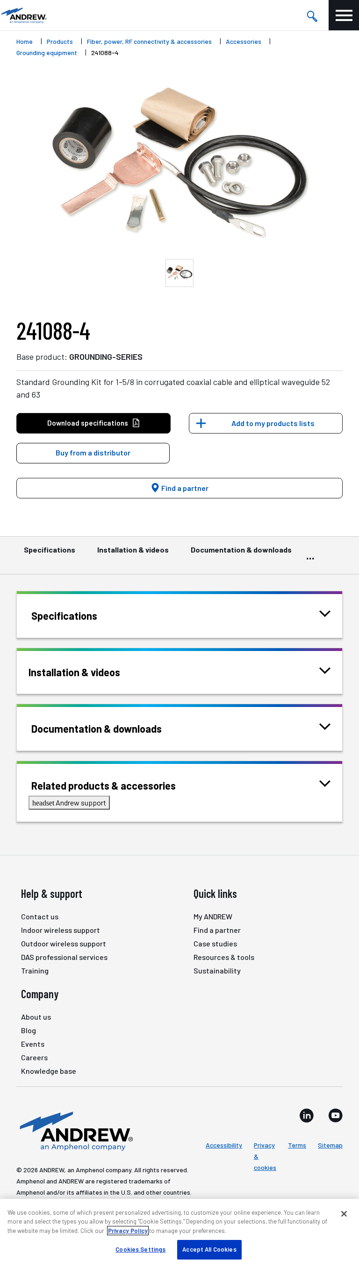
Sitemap (330, 1145)
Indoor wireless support (60, 929)
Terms (297, 1145)
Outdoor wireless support (63, 943)
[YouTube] (335, 1115)
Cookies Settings (140, 1249)
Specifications (49, 549)
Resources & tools (224, 956)
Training (35, 970)
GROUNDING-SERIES (106, 356)
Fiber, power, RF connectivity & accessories (149, 41)
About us (36, 1016)
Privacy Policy (128, 1230)
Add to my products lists (273, 423)
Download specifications (87, 423)
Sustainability (217, 970)
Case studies (215, 943)
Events (32, 1043)
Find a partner (184, 487)
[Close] (344, 1214)
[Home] (74, 1130)
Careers (34, 1057)
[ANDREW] (23, 15)
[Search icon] (312, 15)
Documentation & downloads (241, 549)
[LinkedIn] (306, 1115)
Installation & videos (133, 549)
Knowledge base (48, 1070)
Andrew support (69, 802)
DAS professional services (64, 956)
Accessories (243, 41)
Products (60, 41)
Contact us (39, 916)
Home (24, 41)
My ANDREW (213, 916)
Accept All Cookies (209, 1249)
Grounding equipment (46, 52)
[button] (93, 453)
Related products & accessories (103, 785)
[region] (179, 1233)
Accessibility (224, 1145)
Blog (28, 1030)
